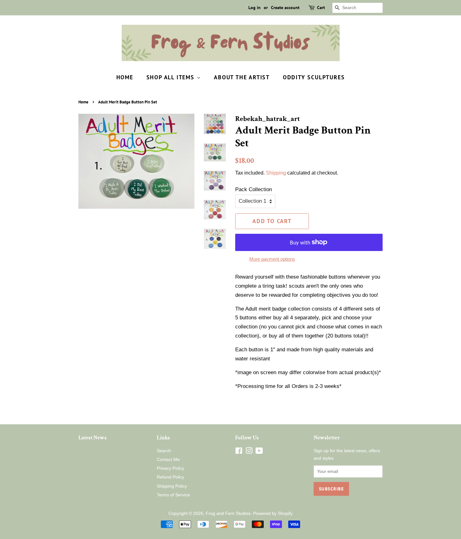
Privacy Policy (170, 468)
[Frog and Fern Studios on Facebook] (238, 451)
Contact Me (168, 459)
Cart (321, 7)
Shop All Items (171, 77)
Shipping (276, 172)
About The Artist (242, 77)
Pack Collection (253, 189)
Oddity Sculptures (314, 77)
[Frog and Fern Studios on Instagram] (249, 451)
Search (164, 450)
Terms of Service (173, 494)
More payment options (272, 259)
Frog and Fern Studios (228, 513)
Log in (254, 7)
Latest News (92, 437)
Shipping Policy (172, 486)
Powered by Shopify (273, 513)
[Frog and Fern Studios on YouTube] (259, 451)
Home (124, 77)
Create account (285, 7)
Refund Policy (170, 476)
